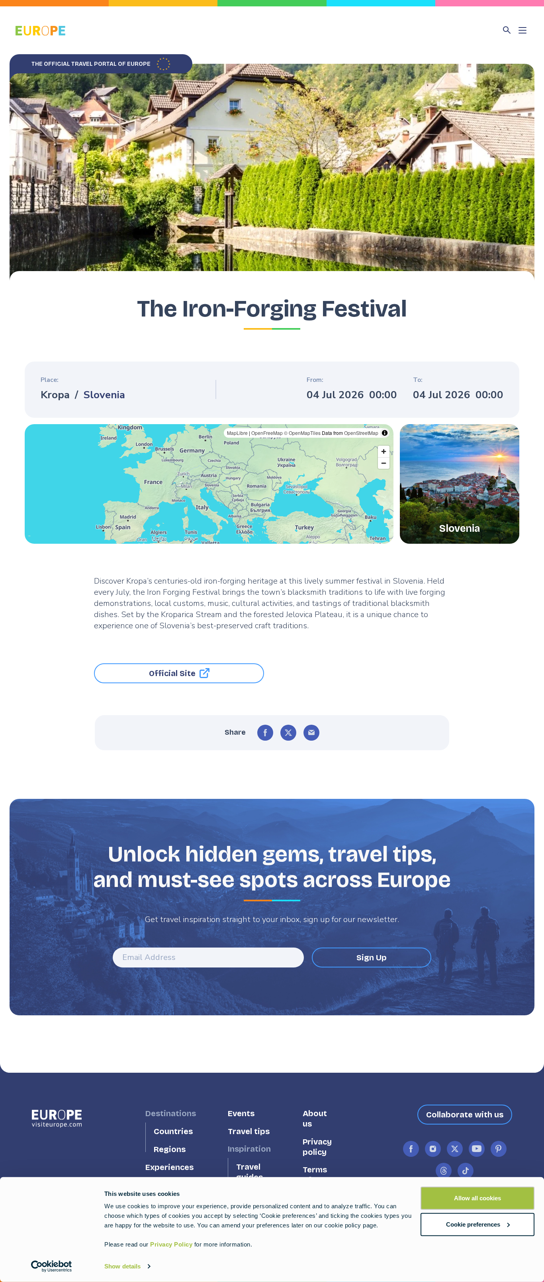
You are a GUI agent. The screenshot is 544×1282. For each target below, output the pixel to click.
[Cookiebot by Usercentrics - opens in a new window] (51, 1266)
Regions (170, 1149)
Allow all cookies (477, 1198)
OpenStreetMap (361, 432)
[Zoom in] (383, 451)
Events (241, 1113)
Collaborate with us (464, 1114)
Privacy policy (317, 1147)
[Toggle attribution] (384, 433)
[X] (288, 733)
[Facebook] (265, 733)
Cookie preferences (473, 1224)
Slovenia (104, 395)
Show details (122, 1266)
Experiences (169, 1167)
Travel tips (249, 1131)
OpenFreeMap (267, 432)
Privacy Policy (171, 1244)
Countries (173, 1131)
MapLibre (237, 432)
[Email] (311, 733)
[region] (209, 484)
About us (315, 1119)
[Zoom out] (383, 463)
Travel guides (249, 1172)
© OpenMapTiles (302, 432)
